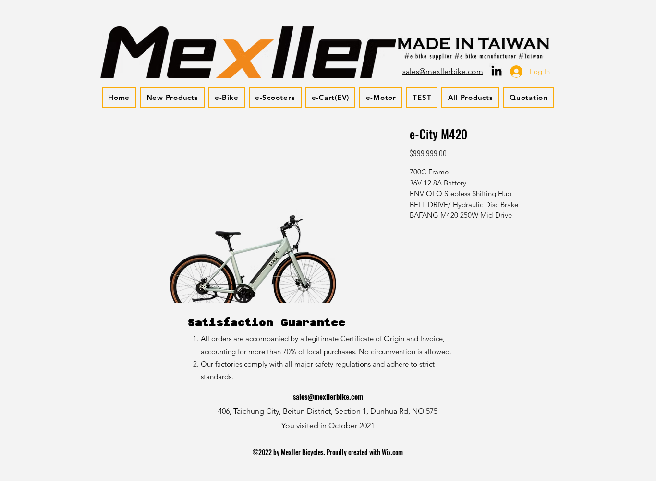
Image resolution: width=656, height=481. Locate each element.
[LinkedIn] (496, 70)
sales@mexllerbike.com (328, 396)
